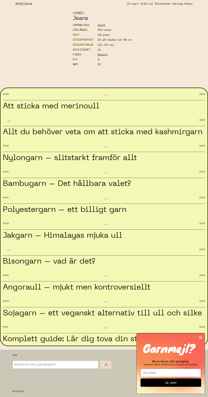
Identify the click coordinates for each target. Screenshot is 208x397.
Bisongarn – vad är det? (49, 261)
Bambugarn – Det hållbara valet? (67, 183)
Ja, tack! (171, 382)
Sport (101, 25)
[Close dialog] (200, 337)
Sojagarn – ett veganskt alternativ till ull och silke (102, 313)
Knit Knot (18, 391)
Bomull (103, 54)
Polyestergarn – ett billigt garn (65, 209)
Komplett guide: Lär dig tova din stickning (85, 339)
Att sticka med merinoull (51, 106)
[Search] (106, 365)
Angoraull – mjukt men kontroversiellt (76, 287)
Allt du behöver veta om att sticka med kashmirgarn (103, 132)
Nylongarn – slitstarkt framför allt (70, 158)
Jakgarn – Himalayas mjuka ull (62, 235)
